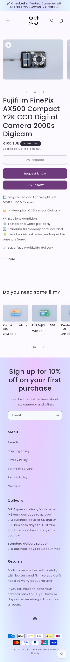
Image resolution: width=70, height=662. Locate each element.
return (15, 604)
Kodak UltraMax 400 (15, 327)
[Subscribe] (57, 415)
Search (13, 442)
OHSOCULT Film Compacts (33, 649)
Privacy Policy (18, 460)
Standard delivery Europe (27, 543)
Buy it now (35, 185)
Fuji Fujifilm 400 (43, 325)
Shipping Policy (19, 451)
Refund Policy (18, 477)
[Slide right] (43, 92)
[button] (8, 20)
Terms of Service (20, 469)
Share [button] (11, 259)
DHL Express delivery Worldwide (32, 509)
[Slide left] (26, 92)
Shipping (8, 148)
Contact (14, 486)
